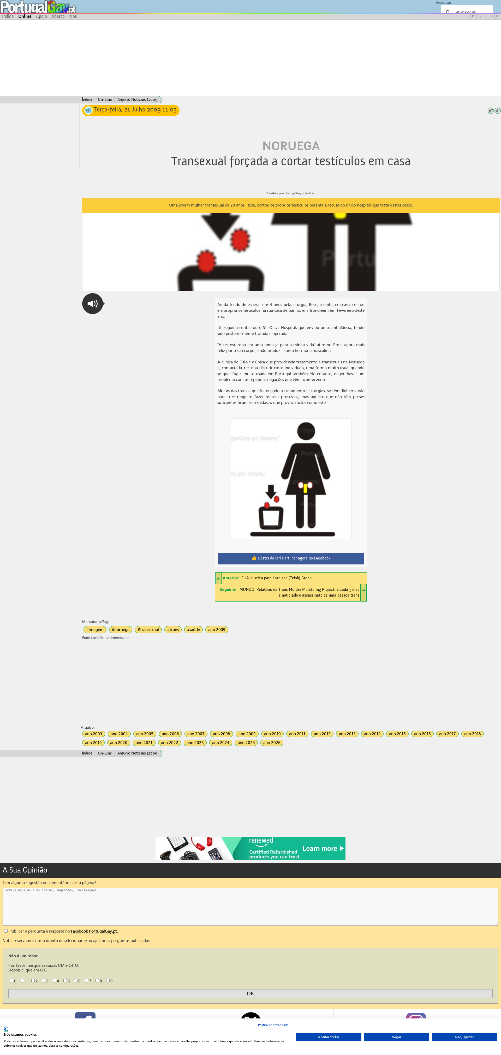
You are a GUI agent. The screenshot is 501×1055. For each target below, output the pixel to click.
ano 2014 (372, 734)
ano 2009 (216, 629)
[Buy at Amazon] (250, 859)
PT (473, 16)
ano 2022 (169, 742)
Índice (8, 16)
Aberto (58, 16)
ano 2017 (447, 734)
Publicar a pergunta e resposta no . (63, 931)
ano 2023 (195, 742)
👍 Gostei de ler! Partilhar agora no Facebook (291, 558)
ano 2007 (196, 734)
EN (479, 16)
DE (497, 16)
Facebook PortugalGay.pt (94, 931)
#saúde (193, 629)
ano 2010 (272, 734)
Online (25, 16)
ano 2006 (170, 734)
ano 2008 (221, 734)
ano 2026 (272, 742)
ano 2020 (118, 742)
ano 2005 (144, 734)
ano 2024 (220, 742)
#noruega (120, 629)
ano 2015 (397, 734)
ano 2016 (422, 734)
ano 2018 (472, 734)
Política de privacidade (273, 1025)
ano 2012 (322, 734)
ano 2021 (144, 742)
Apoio (41, 16)
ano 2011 (297, 734)
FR (491, 16)
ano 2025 (246, 742)
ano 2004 (119, 734)
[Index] (39, 99)
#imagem (95, 629)
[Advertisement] (250, 58)
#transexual (148, 629)
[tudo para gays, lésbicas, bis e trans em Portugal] (52, 6)
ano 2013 (347, 734)
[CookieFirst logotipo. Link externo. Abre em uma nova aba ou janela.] (6, 1029)
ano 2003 (93, 734)
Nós (73, 16)
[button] (92, 303)
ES (485, 16)
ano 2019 (93, 742)
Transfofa (272, 193)
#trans (173, 629)
